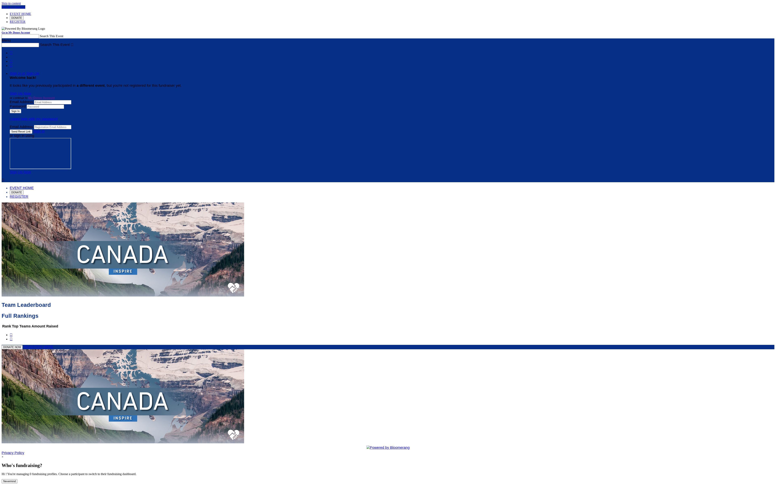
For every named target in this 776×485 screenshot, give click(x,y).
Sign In (39, 131)
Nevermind (9, 481)
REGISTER (17, 21)
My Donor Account (41, 98)
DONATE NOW (12, 347)
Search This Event (51, 36)
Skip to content (11, 3)
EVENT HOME (20, 14)
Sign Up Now (20, 93)
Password (18, 106)
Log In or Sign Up (13, 7)
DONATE (16, 17)
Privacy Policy (13, 453)
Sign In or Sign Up (24, 73)
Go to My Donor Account (16, 32)
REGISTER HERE (38, 347)
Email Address (21, 102)
